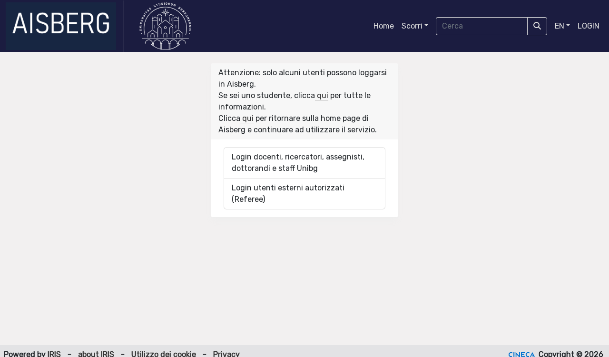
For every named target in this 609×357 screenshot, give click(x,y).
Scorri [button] (412, 25)
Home (383, 25)
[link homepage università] (165, 26)
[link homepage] (65, 26)
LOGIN (588, 25)
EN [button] (559, 25)
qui (321, 95)
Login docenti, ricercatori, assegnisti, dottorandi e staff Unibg (298, 162)
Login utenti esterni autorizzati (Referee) (288, 193)
